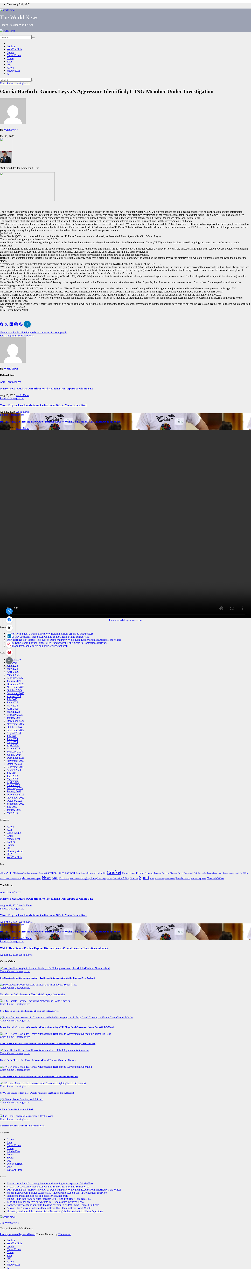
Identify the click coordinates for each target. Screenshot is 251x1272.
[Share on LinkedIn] (11, 324)
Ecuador (157, 873)
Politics (11, 46)
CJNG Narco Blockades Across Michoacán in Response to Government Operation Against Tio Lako (47, 1043)
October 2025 (14, 690)
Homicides (202, 873)
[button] (27, 324)
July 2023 (12, 773)
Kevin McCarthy (7, 878)
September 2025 (15, 693)
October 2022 (14, 800)
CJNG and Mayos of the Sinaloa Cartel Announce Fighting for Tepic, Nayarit (37, 1093)
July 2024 (12, 736)
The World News (19, 17)
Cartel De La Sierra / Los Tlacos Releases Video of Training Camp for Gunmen (38, 1060)
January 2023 (14, 791)
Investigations (228, 873)
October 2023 (14, 763)
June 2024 (12, 739)
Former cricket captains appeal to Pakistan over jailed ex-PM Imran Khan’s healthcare (53, 1204)
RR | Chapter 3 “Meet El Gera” (17, 335)
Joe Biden (244, 873)
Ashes (27, 873)
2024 (2, 872)
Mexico (26, 878)
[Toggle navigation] (1, 34)
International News (214, 873)
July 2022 (12, 806)
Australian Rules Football (59, 873)
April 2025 (13, 708)
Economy (149, 873)
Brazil (78, 873)
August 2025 (14, 696)
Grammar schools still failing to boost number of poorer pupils (33, 332)
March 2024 (13, 748)
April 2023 (13, 782)
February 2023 (15, 788)
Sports (10, 52)
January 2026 (14, 681)
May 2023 (12, 779)
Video (220, 878)
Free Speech (188, 873)
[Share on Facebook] (1, 324)
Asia (9, 61)
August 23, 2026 (9, 905)
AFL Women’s (19, 873)
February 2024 (15, 751)
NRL (55, 878)
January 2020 (14, 809)
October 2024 (14, 727)
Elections (165, 873)
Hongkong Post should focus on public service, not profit (37, 645)
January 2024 (14, 754)
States (152, 878)
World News (10, 129)
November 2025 (15, 687)
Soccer (134, 878)
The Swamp (196, 878)
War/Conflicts (14, 49)
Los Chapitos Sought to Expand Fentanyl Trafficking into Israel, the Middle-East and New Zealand (47, 978)
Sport (144, 877)
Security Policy (121, 878)
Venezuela (212, 878)
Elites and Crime (176, 873)
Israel (237, 873)
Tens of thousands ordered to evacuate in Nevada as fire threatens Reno (45, 1201)
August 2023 (14, 770)
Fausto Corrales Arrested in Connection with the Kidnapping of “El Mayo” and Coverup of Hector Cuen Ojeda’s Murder (58, 1027)
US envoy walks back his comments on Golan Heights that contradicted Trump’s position (55, 1211)
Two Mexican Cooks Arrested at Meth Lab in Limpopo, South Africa (32, 994)
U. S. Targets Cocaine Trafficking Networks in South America (29, 1011)
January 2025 (14, 717)
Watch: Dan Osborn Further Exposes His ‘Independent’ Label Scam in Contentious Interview (57, 642)
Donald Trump (137, 873)
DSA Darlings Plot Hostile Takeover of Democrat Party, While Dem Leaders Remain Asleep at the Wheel (60, 421)
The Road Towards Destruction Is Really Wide (22, 1125)
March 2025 (13, 711)
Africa (10, 67)
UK (9, 64)
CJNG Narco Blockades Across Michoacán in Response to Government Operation (39, 1076)
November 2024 (15, 723)
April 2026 (13, 671)
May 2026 (12, 668)
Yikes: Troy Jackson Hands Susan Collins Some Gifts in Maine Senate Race (43, 405)
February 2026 (15, 677)
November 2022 (15, 797)
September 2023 (15, 766)
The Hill (186, 878)
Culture (125, 873)
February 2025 (15, 714)
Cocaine (91, 873)
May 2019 (12, 812)
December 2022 (15, 794)
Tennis (179, 878)
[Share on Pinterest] (21, 324)
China (84, 873)
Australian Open (37, 873)
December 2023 (15, 757)
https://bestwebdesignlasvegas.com (125, 620)
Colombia (101, 873)
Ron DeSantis (75, 878)
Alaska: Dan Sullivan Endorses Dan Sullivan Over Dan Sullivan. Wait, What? (49, 1208)
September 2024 (15, 730)
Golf (195, 873)
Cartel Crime (14, 55)
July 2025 (12, 699)
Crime (10, 58)
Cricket (114, 872)
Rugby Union (107, 878)
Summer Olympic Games (165, 878)
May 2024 (12, 742)
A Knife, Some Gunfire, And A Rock (16, 1109)
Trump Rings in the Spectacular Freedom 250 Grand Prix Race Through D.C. (49, 1198)
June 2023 (12, 776)
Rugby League (91, 878)
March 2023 (13, 785)
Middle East (13, 70)
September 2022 (15, 803)
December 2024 (15, 720)
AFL (9, 873)
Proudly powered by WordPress (17, 1234)
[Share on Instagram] (16, 324)
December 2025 (15, 684)
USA (9, 854)
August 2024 (14, 733)
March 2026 (13, 674)
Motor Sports (35, 878)
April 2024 (13, 745)
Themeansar (64, 1234)
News (46, 877)
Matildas (17, 878)
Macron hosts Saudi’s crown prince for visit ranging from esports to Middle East (46, 388)
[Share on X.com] (6, 324)
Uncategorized (22, 83)
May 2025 (12, 705)
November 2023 (15, 760)
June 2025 (12, 702)
